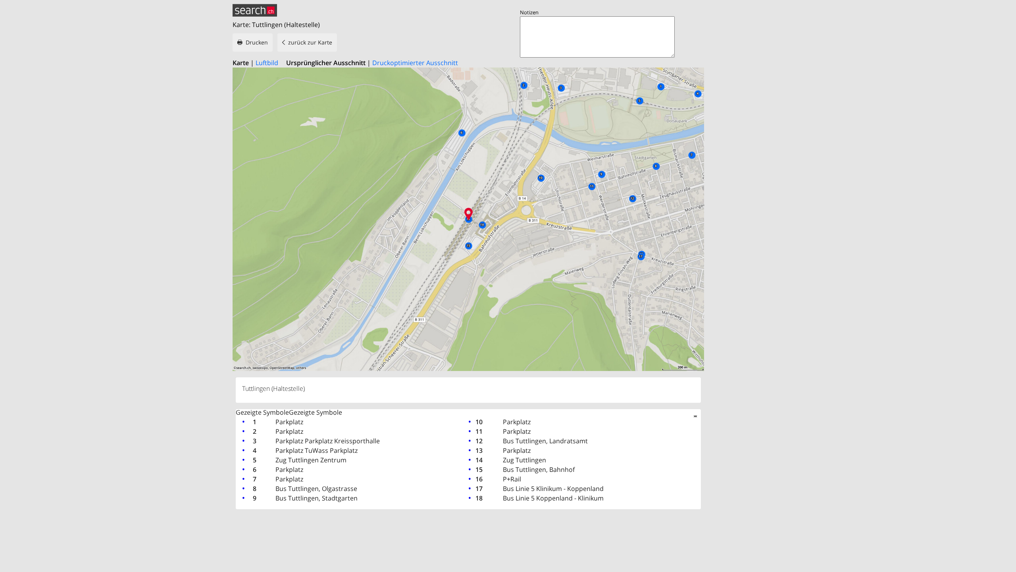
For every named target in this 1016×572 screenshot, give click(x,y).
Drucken (257, 42)
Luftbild (267, 62)
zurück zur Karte (310, 42)
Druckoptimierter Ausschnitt (415, 62)
